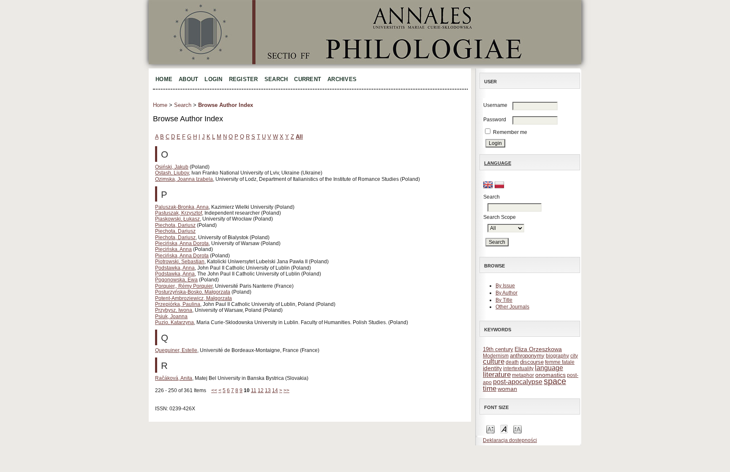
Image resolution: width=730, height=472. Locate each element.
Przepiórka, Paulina (177, 304)
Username (495, 105)
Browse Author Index (225, 105)
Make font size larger (517, 429)
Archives (342, 79)
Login (213, 79)
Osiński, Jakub (171, 167)
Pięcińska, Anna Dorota (182, 243)
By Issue (505, 286)
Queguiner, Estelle (176, 350)
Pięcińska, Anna (173, 249)
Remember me (510, 132)
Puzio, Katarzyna (174, 322)
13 (268, 390)
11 (253, 390)
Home (163, 79)
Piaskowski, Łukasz (177, 219)
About (188, 79)
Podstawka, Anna (175, 268)
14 (275, 390)
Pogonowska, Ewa (176, 280)
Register (243, 79)
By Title (504, 300)
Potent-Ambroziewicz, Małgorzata (193, 298)
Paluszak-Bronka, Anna (182, 207)
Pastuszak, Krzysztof (178, 213)
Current (307, 79)
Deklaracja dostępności (510, 440)
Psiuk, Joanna (171, 316)
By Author (507, 293)
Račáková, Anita (173, 378)
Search (276, 79)
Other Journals (512, 307)
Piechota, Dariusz (175, 225)
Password (494, 120)
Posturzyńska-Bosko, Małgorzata (192, 292)
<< (214, 390)
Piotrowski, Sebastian (179, 262)
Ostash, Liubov (172, 173)
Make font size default (504, 429)
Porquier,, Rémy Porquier (183, 286)
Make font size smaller (490, 429)
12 (261, 390)
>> (286, 390)
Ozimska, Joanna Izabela (184, 179)
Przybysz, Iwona (173, 310)
